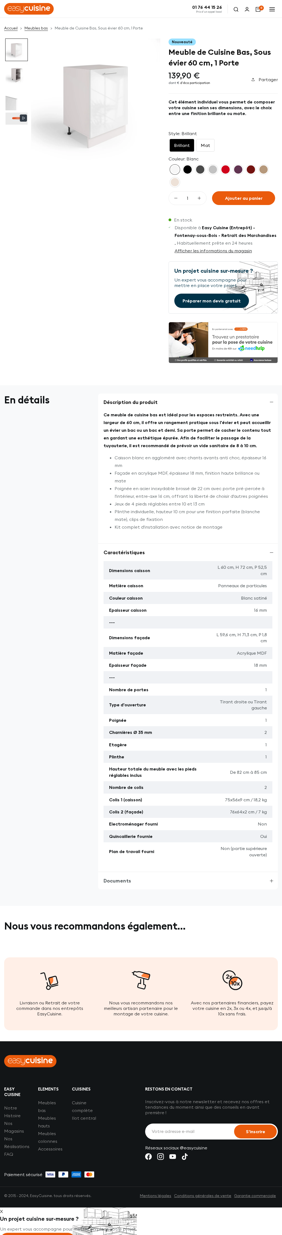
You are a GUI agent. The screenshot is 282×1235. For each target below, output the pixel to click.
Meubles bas (36, 28)
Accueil (11, 28)
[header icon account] (247, 9)
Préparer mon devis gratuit (212, 301)
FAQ (8, 1154)
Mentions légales (155, 1195)
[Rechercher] (236, 9)
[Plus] (199, 198)
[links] (148, 1156)
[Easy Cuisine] (29, 9)
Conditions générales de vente (202, 1195)
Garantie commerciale (255, 1195)
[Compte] (247, 9)
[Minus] (176, 198)
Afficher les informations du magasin (213, 250)
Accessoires (50, 1149)
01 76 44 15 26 (207, 7)
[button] (16, 50)
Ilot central (84, 1118)
